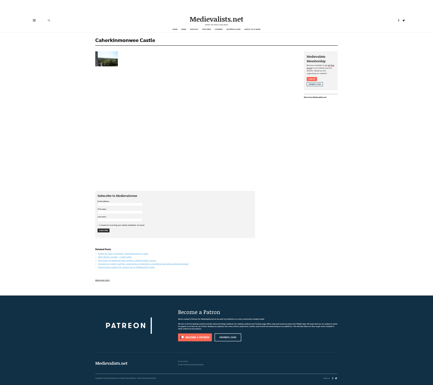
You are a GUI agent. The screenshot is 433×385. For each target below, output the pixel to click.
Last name (102, 217)
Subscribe (103, 230)
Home (175, 29)
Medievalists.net (216, 19)
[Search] (49, 20)
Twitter (403, 20)
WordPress (132, 378)
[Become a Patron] (195, 340)
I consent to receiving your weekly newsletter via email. (122, 225)
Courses (219, 29)
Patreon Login (234, 29)
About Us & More (252, 29)
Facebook (398, 20)
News (183, 29)
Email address (103, 201)
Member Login (315, 84)
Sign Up (312, 79)
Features (206, 29)
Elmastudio (152, 378)
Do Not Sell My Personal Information (191, 364)
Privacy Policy (183, 361)
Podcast (194, 29)
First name (102, 209)
